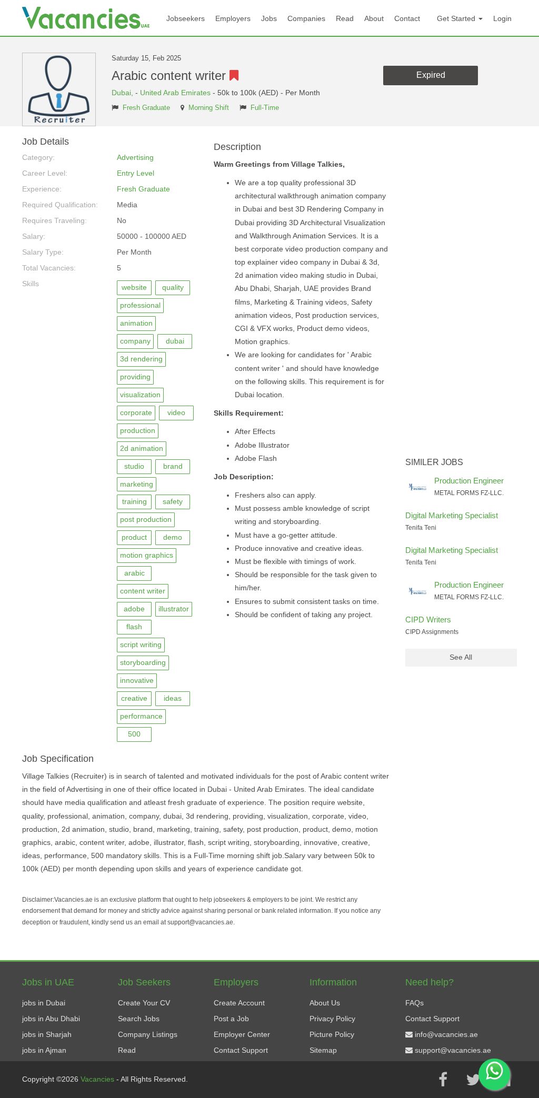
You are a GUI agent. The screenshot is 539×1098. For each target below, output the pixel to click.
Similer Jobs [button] (434, 462)
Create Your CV (144, 1003)
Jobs (269, 18)
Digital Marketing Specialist (451, 515)
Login (502, 18)
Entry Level (135, 173)
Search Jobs (138, 1018)
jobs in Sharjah (47, 1034)
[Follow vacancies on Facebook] (443, 1079)
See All (461, 657)
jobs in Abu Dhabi (51, 1018)
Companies (306, 18)
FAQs (414, 1003)
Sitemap (323, 1050)
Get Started (457, 18)
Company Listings (147, 1034)
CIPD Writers (428, 619)
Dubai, (123, 92)
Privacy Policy (332, 1018)
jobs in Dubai (43, 1003)
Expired (430, 74)
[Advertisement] (461, 294)
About (374, 18)
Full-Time (265, 108)
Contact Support (241, 1050)
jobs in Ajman (44, 1050)
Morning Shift (208, 108)
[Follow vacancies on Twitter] (473, 1079)
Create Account (239, 1003)
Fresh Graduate (146, 108)
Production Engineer (469, 480)
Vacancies (98, 1079)
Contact (407, 18)
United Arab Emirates (175, 92)
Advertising (135, 157)
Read (345, 18)
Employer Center (242, 1034)
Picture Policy (332, 1034)
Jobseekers (185, 18)
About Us (325, 1003)
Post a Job (231, 1018)
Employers (233, 18)
